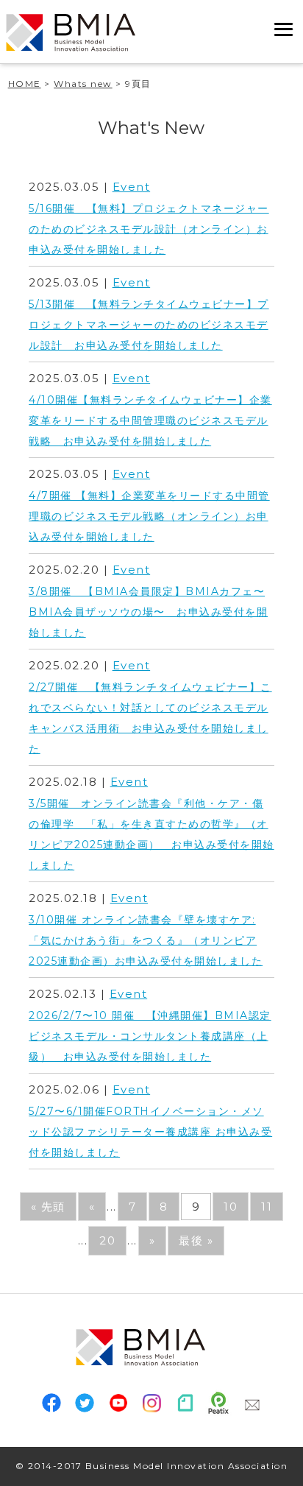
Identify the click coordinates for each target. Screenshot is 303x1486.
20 (107, 1240)
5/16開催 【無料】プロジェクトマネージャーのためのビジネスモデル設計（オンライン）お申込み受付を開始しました (149, 229)
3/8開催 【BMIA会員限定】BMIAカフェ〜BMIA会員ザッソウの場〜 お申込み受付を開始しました (148, 612)
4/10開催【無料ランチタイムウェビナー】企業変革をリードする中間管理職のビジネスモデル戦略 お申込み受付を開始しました (150, 420)
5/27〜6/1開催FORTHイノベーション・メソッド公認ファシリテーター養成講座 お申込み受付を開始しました (150, 1132)
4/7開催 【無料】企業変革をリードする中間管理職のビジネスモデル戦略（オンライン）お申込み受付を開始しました (149, 516)
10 (231, 1207)
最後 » (196, 1240)
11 (266, 1207)
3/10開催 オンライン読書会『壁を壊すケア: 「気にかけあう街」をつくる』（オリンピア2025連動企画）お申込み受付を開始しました (146, 940)
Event (132, 187)
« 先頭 (48, 1207)
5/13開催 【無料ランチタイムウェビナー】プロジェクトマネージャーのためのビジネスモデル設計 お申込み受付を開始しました (149, 324)
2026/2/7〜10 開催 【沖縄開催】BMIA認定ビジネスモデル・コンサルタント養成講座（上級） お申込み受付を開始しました (150, 1036)
